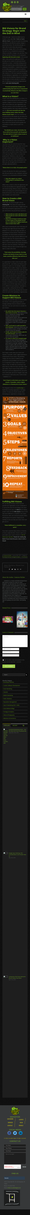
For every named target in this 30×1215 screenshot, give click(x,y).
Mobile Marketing (8, 695)
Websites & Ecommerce (9, 718)
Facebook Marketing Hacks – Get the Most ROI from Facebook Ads (17, 730)
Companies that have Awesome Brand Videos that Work (17, 977)
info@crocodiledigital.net (14, 1188)
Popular (7, 725)
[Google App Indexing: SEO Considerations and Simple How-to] (6, 853)
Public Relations (7, 698)
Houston (5, 692)
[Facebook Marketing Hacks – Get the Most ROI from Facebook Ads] (6, 729)
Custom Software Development (11, 685)
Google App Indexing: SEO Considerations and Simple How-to (17, 854)
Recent (15, 725)
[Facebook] (9, 1133)
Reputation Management (10, 702)
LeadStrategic (20, 388)
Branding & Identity (6, 557)
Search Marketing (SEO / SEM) (11, 705)
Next (25, 21)
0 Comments (24, 557)
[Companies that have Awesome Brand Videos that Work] (6, 976)
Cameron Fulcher (7, 555)
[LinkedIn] (21, 1133)
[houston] (12, 1191)
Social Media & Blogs (8, 708)
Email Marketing (7, 688)
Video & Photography (9, 715)
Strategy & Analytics (15, 557)
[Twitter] (15, 1133)
